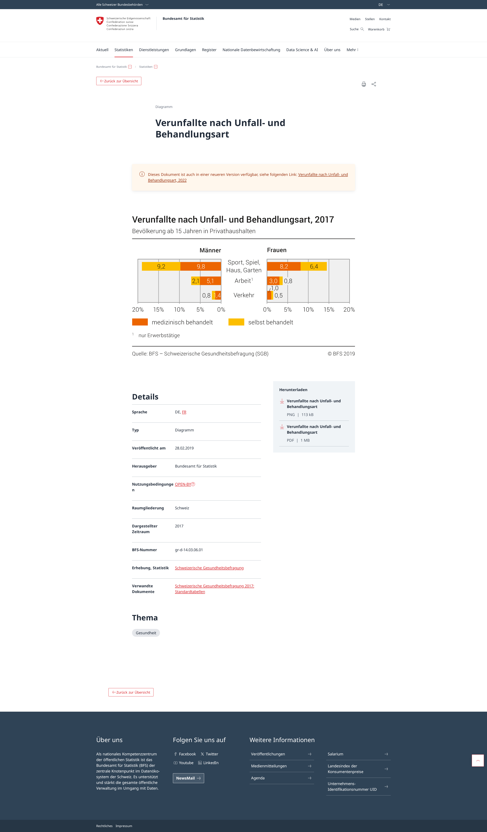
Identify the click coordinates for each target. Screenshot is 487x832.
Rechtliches (104, 826)
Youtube (186, 762)
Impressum (124, 826)
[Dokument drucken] (364, 84)
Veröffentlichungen (268, 754)
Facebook (187, 754)
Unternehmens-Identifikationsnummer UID (352, 786)
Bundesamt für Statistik (183, 18)
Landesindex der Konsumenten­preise (345, 768)
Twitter (212, 754)
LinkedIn (211, 762)
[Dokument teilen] (374, 84)
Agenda (258, 777)
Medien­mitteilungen (269, 765)
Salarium (335, 754)
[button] (102, 49)
